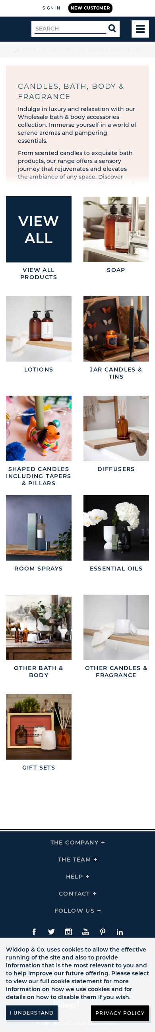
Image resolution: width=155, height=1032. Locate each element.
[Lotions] (39, 329)
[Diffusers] (116, 428)
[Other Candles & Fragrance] (116, 627)
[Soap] (116, 229)
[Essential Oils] (116, 528)
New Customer (90, 8)
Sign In (51, 8)
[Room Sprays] (39, 528)
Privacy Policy (120, 1013)
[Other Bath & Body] (39, 627)
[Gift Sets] (39, 727)
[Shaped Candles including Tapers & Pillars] (39, 428)
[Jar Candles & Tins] (116, 329)
